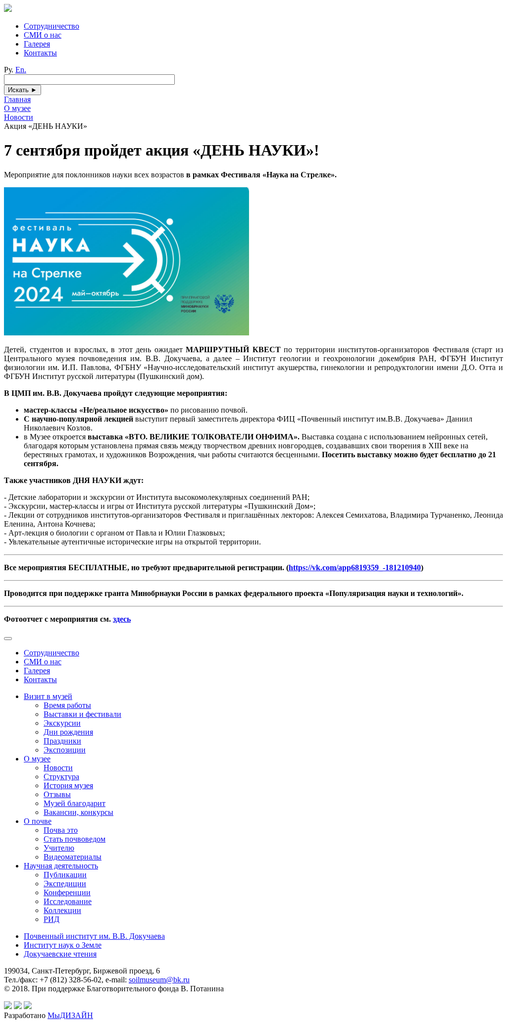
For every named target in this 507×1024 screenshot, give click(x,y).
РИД (51, 919)
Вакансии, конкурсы (78, 812)
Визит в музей (48, 696)
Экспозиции (65, 750)
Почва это (61, 830)
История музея (68, 785)
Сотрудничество (51, 26)
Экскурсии (62, 723)
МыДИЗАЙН (70, 1015)
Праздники (62, 741)
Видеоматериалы (72, 857)
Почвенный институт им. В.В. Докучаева (94, 936)
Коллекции (62, 910)
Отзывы (57, 794)
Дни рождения (68, 732)
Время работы (67, 705)
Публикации (65, 874)
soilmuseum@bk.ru (159, 979)
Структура (61, 776)
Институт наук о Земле (62, 945)
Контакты (40, 53)
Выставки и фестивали (82, 714)
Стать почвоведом (74, 839)
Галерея (37, 44)
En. (20, 69)
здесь (122, 619)
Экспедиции (65, 883)
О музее (37, 759)
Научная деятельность (61, 866)
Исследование (68, 901)
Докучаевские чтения (60, 954)
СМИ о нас (42, 35)
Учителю (59, 848)
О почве (37, 821)
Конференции (67, 892)
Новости (58, 767)
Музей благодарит (74, 803)
